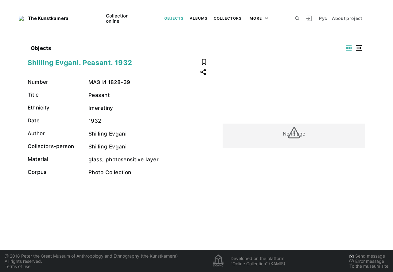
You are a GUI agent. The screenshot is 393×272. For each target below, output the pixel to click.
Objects (174, 18)
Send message (370, 256)
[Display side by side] (349, 48)
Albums (199, 18)
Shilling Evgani (107, 134)
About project (347, 18)
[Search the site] (297, 18)
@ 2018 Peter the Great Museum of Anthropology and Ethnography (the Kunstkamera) (91, 256)
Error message (369, 261)
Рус (323, 18)
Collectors (228, 18)
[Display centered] (359, 48)
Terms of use (17, 266)
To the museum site (368, 266)
